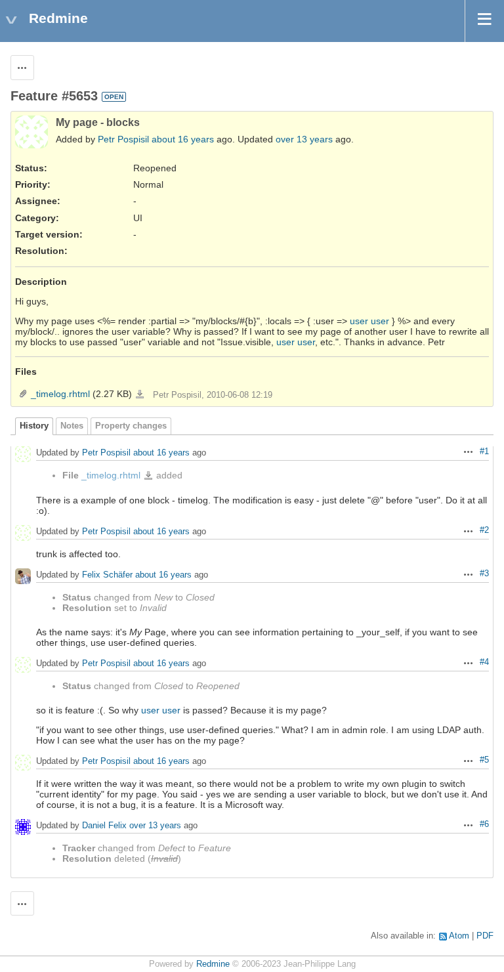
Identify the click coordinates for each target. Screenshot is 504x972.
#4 (484, 662)
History (34, 426)
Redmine (213, 964)
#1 (484, 451)
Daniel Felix (104, 825)
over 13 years (304, 139)
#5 (484, 760)
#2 (484, 530)
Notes (71, 426)
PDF (485, 935)
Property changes (131, 426)
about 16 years (183, 139)
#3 (484, 573)
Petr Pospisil (123, 139)
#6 (484, 824)
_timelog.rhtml (60, 394)
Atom (459, 935)
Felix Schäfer (107, 575)
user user (369, 321)
